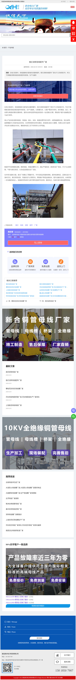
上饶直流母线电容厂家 (13, 290)
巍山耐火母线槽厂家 (45, 293)
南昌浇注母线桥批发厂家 (14, 530)
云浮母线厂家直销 (12, 498)
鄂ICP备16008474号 (52, 677)
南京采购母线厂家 (11, 284)
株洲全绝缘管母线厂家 (14, 504)
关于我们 (63, 1)
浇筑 (26, 225)
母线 (21, 225)
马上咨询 (38, 243)
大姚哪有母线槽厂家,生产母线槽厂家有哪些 (21, 493)
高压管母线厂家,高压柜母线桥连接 (16, 293)
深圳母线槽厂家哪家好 (14, 514)
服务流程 (72, 1)
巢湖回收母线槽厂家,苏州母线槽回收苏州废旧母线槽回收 (53, 296)
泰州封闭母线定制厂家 (14, 509)
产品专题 (11, 47)
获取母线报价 (38, 96)
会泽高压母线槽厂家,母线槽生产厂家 (50, 290)
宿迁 (16, 225)
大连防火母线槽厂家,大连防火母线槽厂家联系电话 (23, 488)
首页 (5, 47)
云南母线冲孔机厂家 (13, 482)
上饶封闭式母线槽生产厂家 (15, 520)
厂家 (35, 225)
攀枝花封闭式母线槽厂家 (13, 287)
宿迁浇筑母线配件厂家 (46, 284)
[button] (36, 30)
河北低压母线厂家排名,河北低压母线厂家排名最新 (23, 525)
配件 (31, 225)
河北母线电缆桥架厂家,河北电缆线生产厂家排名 (53, 287)
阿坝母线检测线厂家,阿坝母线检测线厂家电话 (20, 296)
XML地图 (60, 677)
